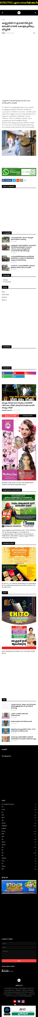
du (19, 812)
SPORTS (19, 858)
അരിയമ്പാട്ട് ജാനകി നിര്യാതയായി (21, 721)
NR (19, 847)
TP (19, 863)
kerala (19, 831)
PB (19, 855)
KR (19, 839)
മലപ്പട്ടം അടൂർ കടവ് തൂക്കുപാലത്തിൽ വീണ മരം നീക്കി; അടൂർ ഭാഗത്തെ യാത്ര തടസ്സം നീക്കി (18, 405)
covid (19, 809)
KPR (19, 836)
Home (3, 19)
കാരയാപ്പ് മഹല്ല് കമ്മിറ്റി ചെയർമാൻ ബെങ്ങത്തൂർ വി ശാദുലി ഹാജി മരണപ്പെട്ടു (23, 737)
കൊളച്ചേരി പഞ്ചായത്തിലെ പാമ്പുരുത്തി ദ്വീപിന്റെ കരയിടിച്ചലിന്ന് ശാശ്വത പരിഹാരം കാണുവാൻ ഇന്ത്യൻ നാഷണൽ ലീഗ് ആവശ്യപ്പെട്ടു (23, 248)
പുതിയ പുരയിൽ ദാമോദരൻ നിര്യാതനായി (19, 714)
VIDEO (19, 866)
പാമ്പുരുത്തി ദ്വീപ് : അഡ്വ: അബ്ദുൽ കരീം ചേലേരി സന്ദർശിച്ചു (22, 238)
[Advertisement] (19, 55)
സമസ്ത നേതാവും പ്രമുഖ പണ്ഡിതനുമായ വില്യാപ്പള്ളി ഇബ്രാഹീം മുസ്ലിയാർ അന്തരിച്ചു (23, 706)
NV (19, 850)
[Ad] (19, 1011)
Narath (19, 844)
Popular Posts (27, 415)
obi (19, 853)
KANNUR (19, 826)
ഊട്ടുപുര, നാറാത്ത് (10, 415)
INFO (19, 817)
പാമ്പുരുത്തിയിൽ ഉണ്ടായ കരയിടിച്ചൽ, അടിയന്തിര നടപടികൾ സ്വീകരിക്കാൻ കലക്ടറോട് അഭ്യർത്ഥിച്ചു (22, 258)
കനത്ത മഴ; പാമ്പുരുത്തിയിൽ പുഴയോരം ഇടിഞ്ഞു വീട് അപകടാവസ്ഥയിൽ (23, 266)
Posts (6, 280)
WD (19, 869)
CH (19, 807)
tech (19, 861)
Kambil (19, 823)
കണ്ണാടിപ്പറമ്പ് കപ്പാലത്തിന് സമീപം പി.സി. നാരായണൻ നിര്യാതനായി (23, 730)
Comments (7, 281)
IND (19, 815)
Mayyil (19, 842)
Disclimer (4, 297)
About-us (4, 300)
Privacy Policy (5, 294)
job (19, 820)
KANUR (19, 828)
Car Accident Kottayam (19, 804)
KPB (19, 834)
